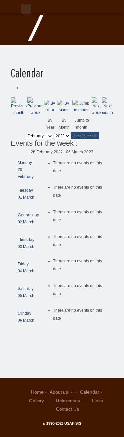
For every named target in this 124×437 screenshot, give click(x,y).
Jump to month (85, 135)
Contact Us (67, 409)
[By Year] (50, 107)
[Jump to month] (81, 107)
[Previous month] (19, 107)
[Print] (22, 87)
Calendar (89, 392)
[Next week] (96, 107)
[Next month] (107, 107)
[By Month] (64, 107)
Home (37, 392)
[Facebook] (26, 9)
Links (97, 400)
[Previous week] (35, 107)
